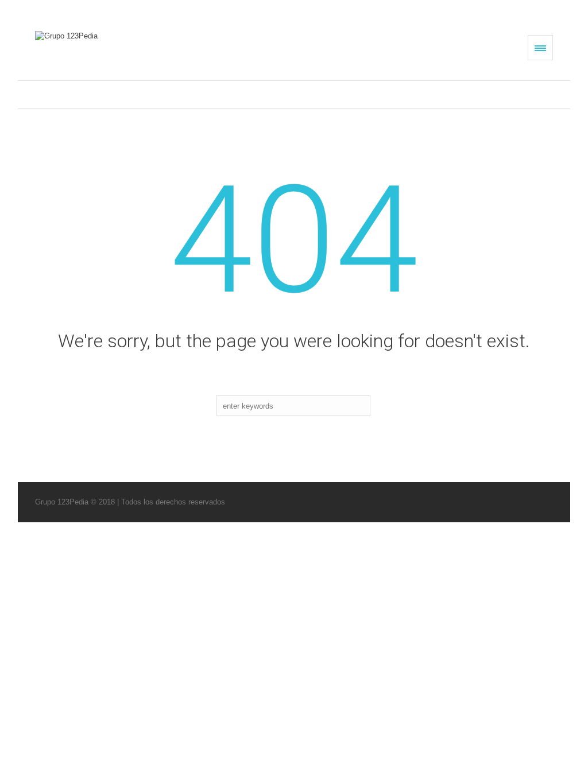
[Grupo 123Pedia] (114, 36)
